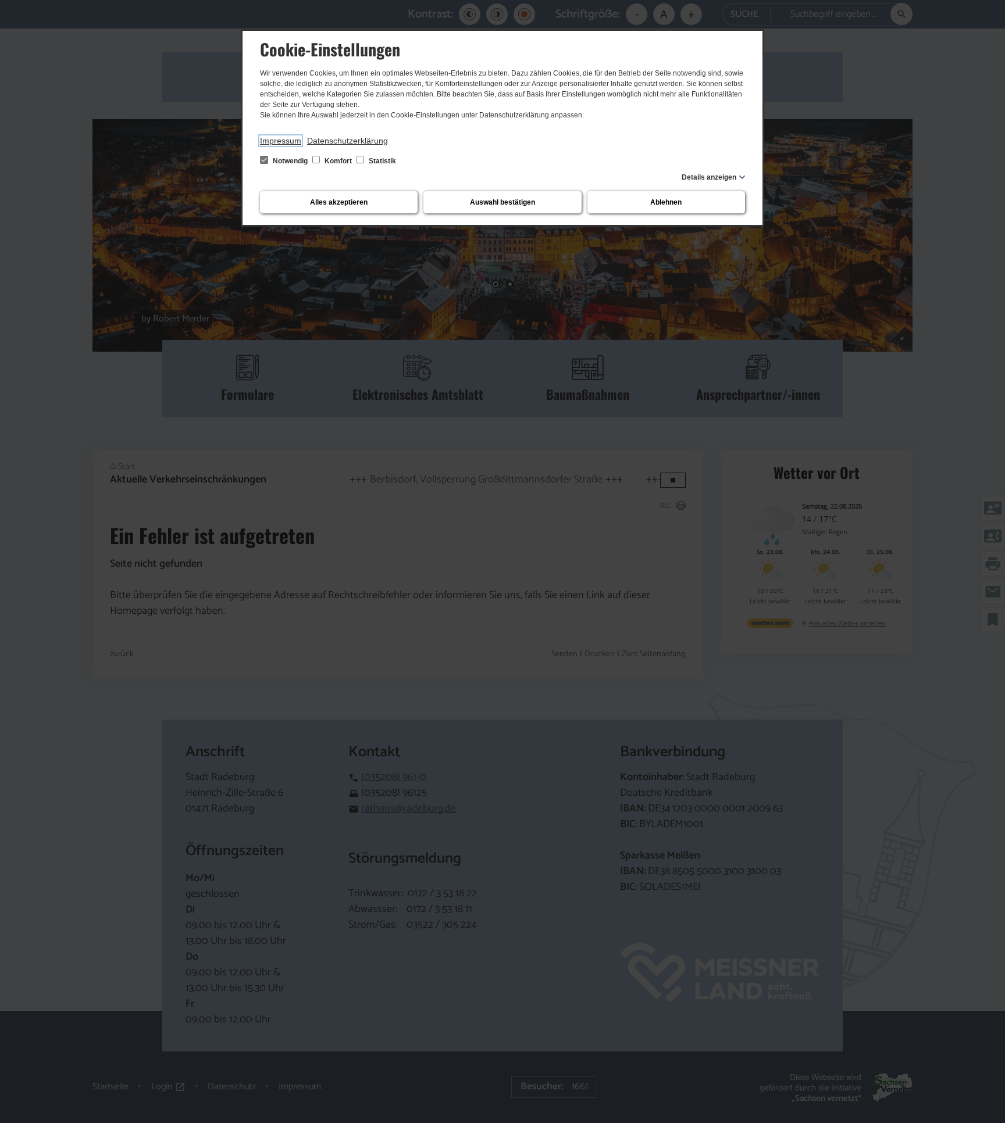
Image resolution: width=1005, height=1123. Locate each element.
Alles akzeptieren (339, 202)
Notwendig (290, 161)
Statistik (381, 161)
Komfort (338, 161)
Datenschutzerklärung (347, 140)
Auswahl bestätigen (502, 202)
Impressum (280, 140)
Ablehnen (666, 202)
